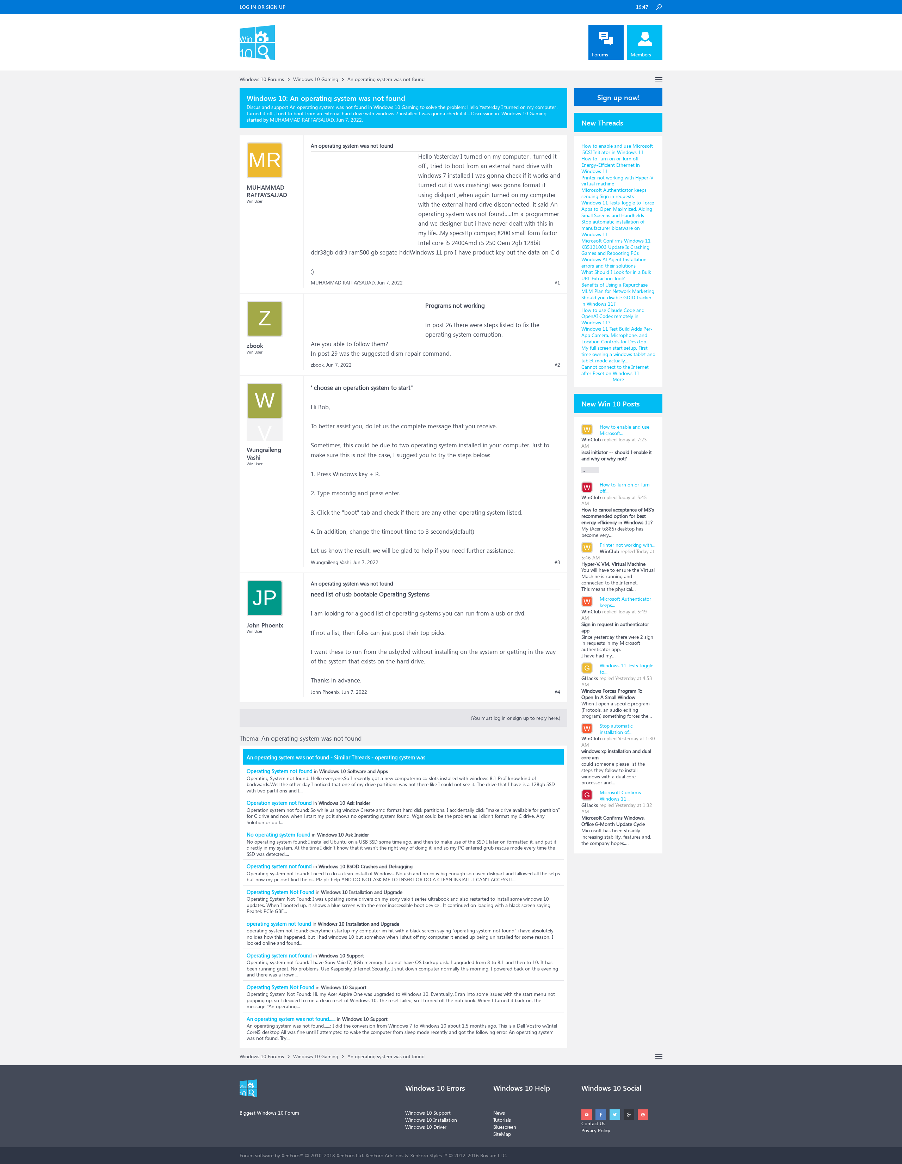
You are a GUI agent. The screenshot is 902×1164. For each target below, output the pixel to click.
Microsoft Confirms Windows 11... (620, 795)
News (499, 1112)
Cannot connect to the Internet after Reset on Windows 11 (615, 369)
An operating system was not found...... (291, 1018)
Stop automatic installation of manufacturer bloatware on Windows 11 (612, 228)
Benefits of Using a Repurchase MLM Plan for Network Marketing (617, 287)
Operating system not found (279, 866)
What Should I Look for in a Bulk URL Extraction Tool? (616, 275)
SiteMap (502, 1134)
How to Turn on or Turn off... (625, 487)
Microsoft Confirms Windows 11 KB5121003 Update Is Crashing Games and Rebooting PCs (616, 247)
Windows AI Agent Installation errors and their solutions (614, 262)
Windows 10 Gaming (523, 113)
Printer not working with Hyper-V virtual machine (617, 180)
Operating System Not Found (280, 891)
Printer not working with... (627, 544)
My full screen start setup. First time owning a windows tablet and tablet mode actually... (618, 354)
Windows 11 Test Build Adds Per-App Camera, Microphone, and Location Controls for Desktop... (617, 335)
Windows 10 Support (428, 1112)
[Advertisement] (363, 196)
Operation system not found (279, 802)
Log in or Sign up (262, 7)
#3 (557, 562)
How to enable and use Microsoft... (624, 429)
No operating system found (278, 834)
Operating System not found (280, 770)
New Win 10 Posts (610, 403)
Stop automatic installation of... (616, 728)
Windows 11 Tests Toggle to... (626, 668)
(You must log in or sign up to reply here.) (515, 718)
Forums (600, 54)
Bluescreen (504, 1126)
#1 (557, 283)
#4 (557, 692)
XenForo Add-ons (384, 1155)
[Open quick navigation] (658, 79)
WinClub (591, 439)
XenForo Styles (426, 1155)
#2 (557, 365)
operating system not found (279, 923)
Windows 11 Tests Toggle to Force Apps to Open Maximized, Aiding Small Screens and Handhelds (617, 209)
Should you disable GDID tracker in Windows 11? (616, 300)
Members (641, 54)
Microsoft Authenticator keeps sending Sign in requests (614, 193)
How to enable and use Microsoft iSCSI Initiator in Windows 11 (617, 148)
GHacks (589, 678)
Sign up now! (618, 97)
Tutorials (502, 1119)
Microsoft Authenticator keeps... (625, 601)
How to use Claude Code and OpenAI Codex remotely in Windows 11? (612, 316)
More (618, 379)
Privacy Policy (595, 1130)
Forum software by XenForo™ (302, 1155)
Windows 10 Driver (425, 1126)
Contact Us (593, 1123)
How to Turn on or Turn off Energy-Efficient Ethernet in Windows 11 (610, 164)
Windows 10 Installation (431, 1119)
